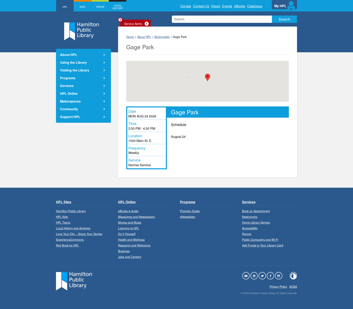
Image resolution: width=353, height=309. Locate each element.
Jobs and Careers (129, 257)
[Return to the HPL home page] (74, 289)
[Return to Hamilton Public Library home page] (83, 31)
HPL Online (69, 93)
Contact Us (201, 6)
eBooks (239, 6)
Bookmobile (162, 37)
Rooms (246, 234)
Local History (117, 7)
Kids (82, 6)
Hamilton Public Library (71, 211)
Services (67, 85)
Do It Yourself (126, 234)
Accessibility (250, 228)
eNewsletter (187, 217)
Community (69, 109)
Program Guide (190, 211)
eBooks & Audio (128, 211)
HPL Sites (63, 202)
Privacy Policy (278, 286)
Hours (215, 6)
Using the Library (73, 62)
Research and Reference (134, 245)
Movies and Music (129, 222)
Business (124, 251)
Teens (100, 6)
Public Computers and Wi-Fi (260, 240)
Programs (67, 78)
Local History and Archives (73, 228)
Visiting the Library (74, 70)
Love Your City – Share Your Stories (79, 234)
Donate (185, 6)
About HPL (144, 37)
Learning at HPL (128, 228)
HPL (65, 6)
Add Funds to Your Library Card (262, 245)
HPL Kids (62, 217)
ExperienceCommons (70, 240)
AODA (293, 286)
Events (227, 6)
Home (130, 37)
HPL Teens (63, 222)
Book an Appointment (256, 211)
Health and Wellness (131, 240)
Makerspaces (70, 101)
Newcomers (249, 217)
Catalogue (254, 6)
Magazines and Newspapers (136, 217)
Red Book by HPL (67, 245)
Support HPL (70, 116)
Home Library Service (256, 222)
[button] (207, 77)
